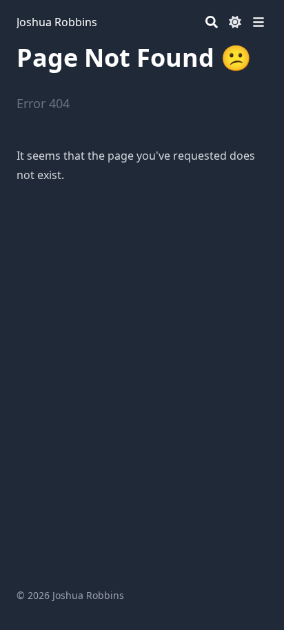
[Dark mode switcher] (235, 22)
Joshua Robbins (57, 22)
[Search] (211, 22)
